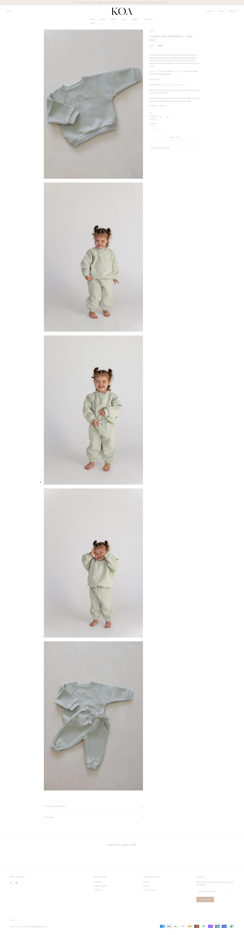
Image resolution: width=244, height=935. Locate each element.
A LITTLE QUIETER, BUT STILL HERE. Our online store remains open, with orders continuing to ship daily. (122, 2)
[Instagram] (16, 883)
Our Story (98, 882)
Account (211, 11)
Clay (163, 85)
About (135, 19)
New (93, 19)
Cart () (233, 11)
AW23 (103, 19)
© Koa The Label (17, 927)
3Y (167, 117)
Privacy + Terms (149, 890)
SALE (124, 19)
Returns (49, 817)
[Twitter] (161, 106)
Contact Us (99, 890)
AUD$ (8, 11)
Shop (114, 19)
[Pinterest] (164, 106)
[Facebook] (157, 106)
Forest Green (170, 85)
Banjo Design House (39, 927)
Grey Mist (181, 85)
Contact (148, 19)
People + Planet (100, 886)
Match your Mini (155, 71)
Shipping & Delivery (55, 806)
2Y (161, 117)
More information (160, 148)
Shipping (146, 882)
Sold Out (174, 137)
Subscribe (205, 899)
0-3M (153, 117)
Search (221, 11)
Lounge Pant (178, 71)
